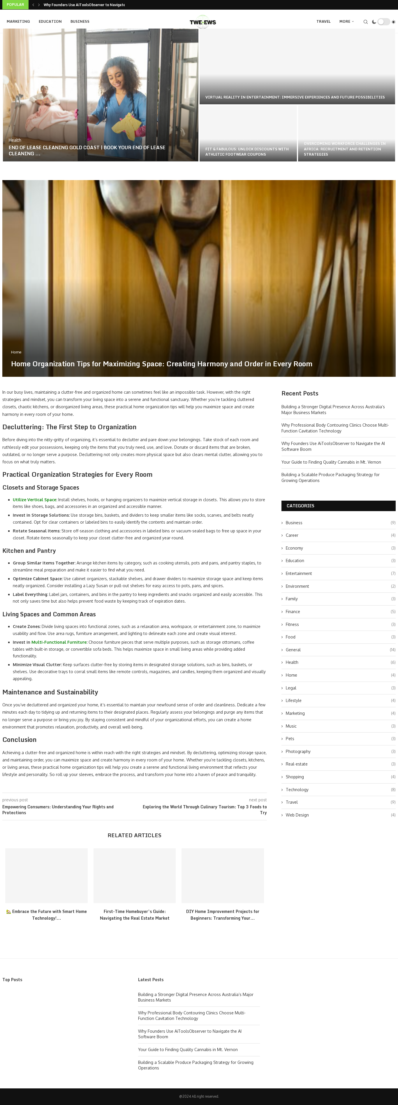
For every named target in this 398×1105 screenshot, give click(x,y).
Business (80, 21)
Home (341, 675)
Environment (341, 586)
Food (341, 636)
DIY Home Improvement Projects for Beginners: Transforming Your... (222, 914)
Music (341, 726)
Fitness (341, 624)
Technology (341, 789)
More (344, 21)
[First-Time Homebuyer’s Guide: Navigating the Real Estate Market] (135, 875)
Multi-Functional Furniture (59, 642)
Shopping (341, 776)
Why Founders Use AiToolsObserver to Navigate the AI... (92, 5)
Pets (341, 738)
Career (341, 535)
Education (50, 21)
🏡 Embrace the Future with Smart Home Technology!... (46, 914)
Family (341, 598)
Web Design (341, 814)
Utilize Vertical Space (34, 499)
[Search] (366, 22)
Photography (341, 751)
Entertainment (341, 573)
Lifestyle (341, 700)
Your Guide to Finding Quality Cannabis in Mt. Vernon (331, 462)
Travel (323, 21)
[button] (33, 4)
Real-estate (341, 763)
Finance (341, 611)
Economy (341, 548)
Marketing (18, 21)
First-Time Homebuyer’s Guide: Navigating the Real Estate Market (134, 914)
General (341, 649)
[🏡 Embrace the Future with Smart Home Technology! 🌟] (46, 875)
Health (341, 662)
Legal (341, 687)
